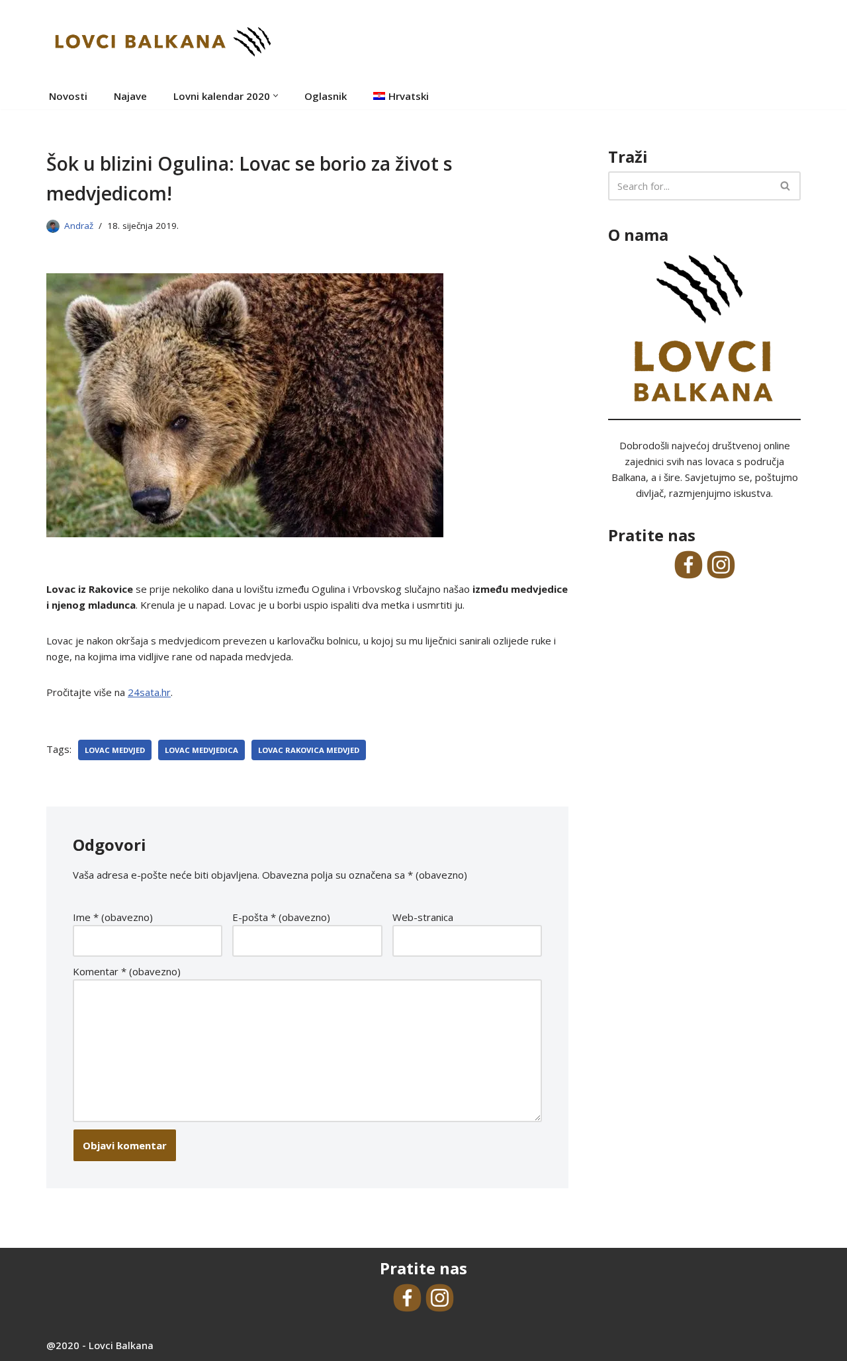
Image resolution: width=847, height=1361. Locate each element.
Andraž (78, 226)
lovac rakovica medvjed (308, 750)
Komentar (127, 971)
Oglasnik (325, 96)
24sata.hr (149, 692)
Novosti (68, 96)
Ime (113, 917)
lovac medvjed (115, 750)
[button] (275, 95)
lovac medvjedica (201, 750)
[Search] (786, 185)
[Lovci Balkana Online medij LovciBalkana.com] (162, 41)
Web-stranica (422, 917)
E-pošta (281, 917)
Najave (130, 96)
